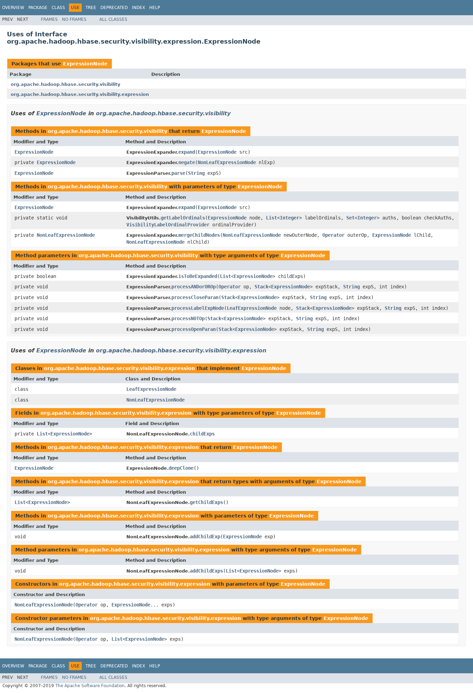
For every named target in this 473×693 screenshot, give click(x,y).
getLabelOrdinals (183, 217)
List (271, 217)
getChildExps (206, 502)
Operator (333, 235)
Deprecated (114, 7)
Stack (261, 286)
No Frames (74, 19)
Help (154, 7)
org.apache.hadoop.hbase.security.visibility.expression (80, 94)
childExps (202, 433)
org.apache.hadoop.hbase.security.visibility (65, 84)
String (196, 173)
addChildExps (206, 571)
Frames (49, 19)
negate (186, 162)
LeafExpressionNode (252, 308)
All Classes (113, 19)
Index (138, 7)
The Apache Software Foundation (90, 685)
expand (186, 152)
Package (37, 7)
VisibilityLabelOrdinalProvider (167, 224)
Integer (289, 217)
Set (350, 217)
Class (58, 7)
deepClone (181, 468)
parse (178, 173)
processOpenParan (193, 329)
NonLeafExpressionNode (227, 162)
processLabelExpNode (197, 308)
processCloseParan (194, 297)
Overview (13, 7)
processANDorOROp (193, 286)
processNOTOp (188, 318)
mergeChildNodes (199, 235)
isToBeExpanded (197, 276)
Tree (91, 7)
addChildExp (205, 536)
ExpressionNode (85, 63)
